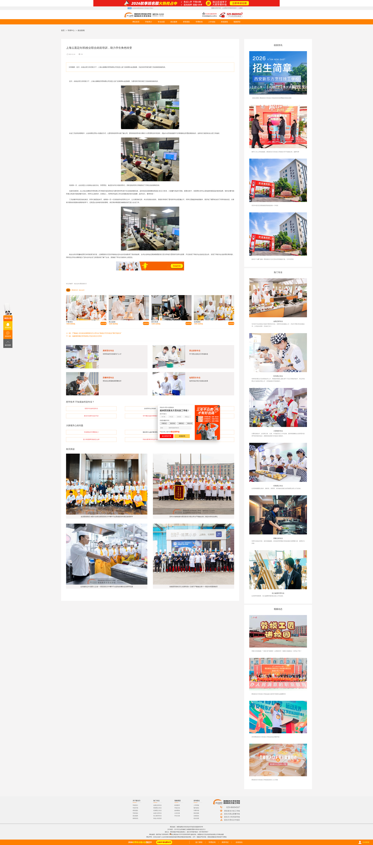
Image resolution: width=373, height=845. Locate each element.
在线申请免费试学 (164, 842)
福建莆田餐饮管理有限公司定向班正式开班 (87, 336)
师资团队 (186, 22)
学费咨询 (212, 842)
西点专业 (172, 423)
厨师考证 (225, 842)
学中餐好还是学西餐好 (150, 416)
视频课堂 (237, 22)
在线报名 (239, 842)
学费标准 (199, 22)
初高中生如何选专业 (91, 408)
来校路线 (224, 22)
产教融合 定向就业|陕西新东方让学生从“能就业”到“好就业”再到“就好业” (96, 333)
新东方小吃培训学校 (232, 817)
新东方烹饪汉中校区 (232, 820)
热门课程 (198, 842)
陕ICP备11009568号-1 (163, 834)
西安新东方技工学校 (232, 811)
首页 (63, 30)
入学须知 (211, 22)
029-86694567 (233, 807)
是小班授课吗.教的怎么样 (91, 439)
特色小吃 (189, 423)
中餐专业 (164, 423)
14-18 (163, 417)
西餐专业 (181, 423)
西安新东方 (75, 290)
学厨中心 (71, 30)
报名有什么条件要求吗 (150, 432)
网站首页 (135, 22)
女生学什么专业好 (150, 408)
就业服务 (173, 22)
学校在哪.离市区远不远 (150, 439)
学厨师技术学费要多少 (91, 432)
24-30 (179, 417)
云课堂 (240, 8)
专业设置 (161, 22)
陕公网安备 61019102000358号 (180, 834)
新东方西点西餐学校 (232, 814)
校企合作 (82, 290)
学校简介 (148, 22)
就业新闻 (81, 30)
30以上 (187, 417)
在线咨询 (182, 436)
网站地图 (221, 834)
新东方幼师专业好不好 (91, 416)
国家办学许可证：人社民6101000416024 (223, 8)
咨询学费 (103, 323)
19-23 (171, 417)
